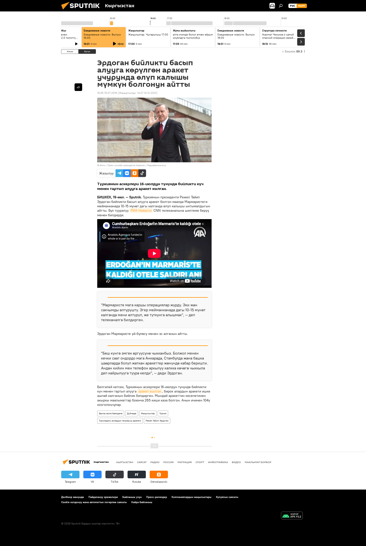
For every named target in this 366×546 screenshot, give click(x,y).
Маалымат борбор (258, 462)
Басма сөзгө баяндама (110, 413)
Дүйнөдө (131, 413)
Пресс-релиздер (156, 497)
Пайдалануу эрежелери (103, 497)
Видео (236, 462)
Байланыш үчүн (132, 497)
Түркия (162, 413)
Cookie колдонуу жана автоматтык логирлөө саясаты (94, 502)
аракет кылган (149, 391)
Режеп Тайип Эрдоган (157, 420)
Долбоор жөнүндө (72, 497)
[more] (78, 87)
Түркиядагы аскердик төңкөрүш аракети (120, 420)
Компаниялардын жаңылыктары (191, 497)
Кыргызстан (124, 462)
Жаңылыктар (148, 413)
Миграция (184, 462)
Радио (155, 462)
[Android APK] (292, 516)
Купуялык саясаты (227, 497)
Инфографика (218, 462)
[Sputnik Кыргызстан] (82, 10)
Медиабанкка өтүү (156, 165)
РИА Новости (141, 210)
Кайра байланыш (141, 502)
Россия (168, 462)
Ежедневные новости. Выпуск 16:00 (102, 36)
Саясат (142, 462)
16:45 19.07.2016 (107, 93)
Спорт (200, 462)
